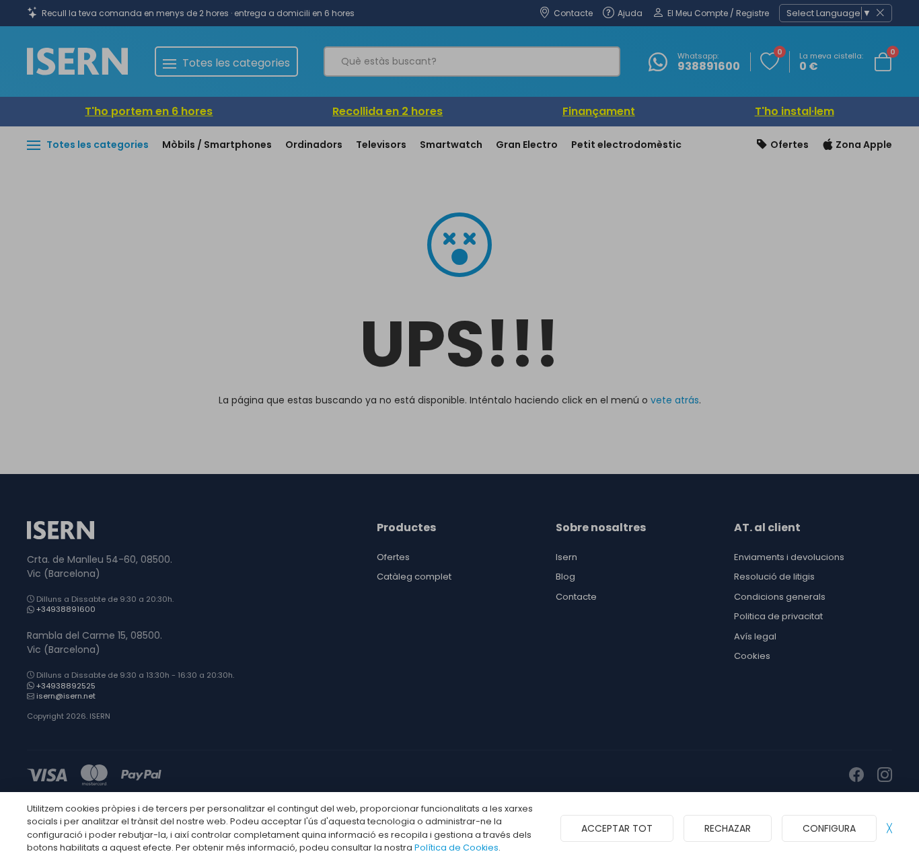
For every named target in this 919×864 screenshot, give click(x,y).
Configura (829, 828)
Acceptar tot (617, 828)
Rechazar (727, 828)
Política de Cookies (456, 847)
